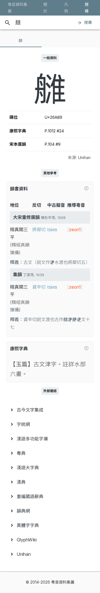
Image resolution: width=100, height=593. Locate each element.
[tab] (21, 40)
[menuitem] (50, 410)
